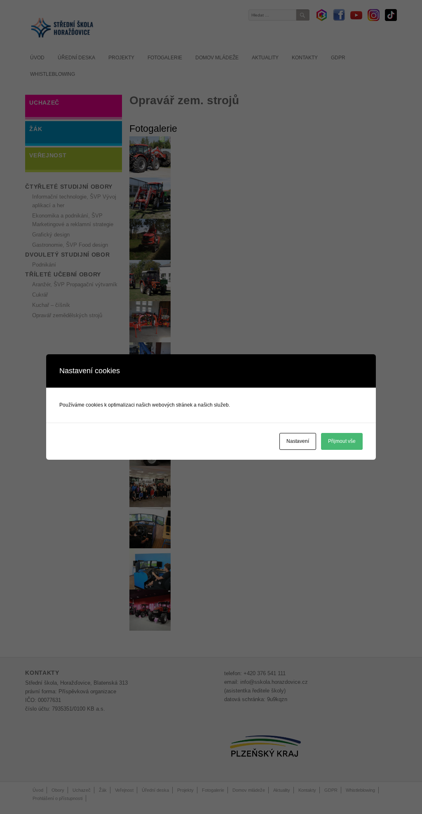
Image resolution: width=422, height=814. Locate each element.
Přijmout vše (342, 441)
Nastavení (297, 441)
